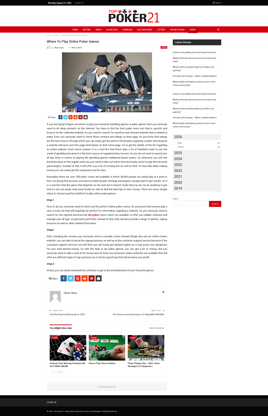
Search (175, 199)
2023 (178, 165)
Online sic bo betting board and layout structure (194, 52)
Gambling (127, 30)
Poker (192, 30)
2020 (178, 183)
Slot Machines (144, 30)
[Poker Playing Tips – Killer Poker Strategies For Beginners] (146, 348)
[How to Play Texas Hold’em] (107, 348)
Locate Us (79, 3)
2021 (178, 177)
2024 (178, 159)
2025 (178, 153)
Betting (87, 30)
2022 (178, 171)
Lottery (161, 30)
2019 (178, 188)
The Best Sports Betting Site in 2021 (67, 314)
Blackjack (112, 30)
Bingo (99, 30)
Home (75, 30)
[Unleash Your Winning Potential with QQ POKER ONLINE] (68, 348)
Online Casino (177, 30)
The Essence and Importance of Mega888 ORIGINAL (138, 314)
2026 (178, 137)
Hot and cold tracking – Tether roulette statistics (195, 76)
